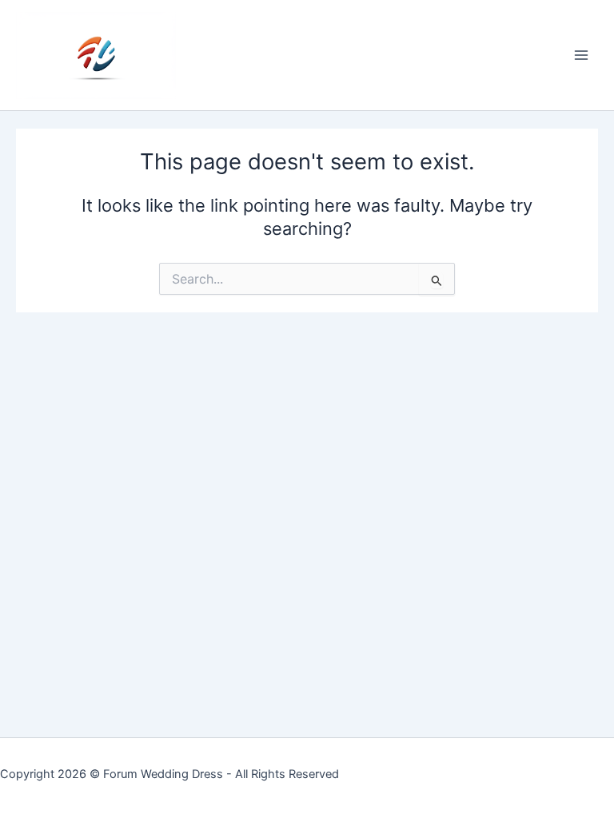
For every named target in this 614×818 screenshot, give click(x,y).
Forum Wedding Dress (163, 774)
